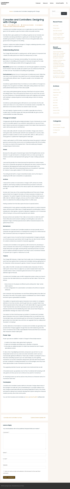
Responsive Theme (20, 485)
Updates (55, 132)
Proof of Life (55, 25)
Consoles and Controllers (19, 26)
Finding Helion (56, 28)
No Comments (40, 25)
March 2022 (55, 107)
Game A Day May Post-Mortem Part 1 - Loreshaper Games (59, 53)
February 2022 (56, 110)
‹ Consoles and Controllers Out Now (12, 417)
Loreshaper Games (5, 3)
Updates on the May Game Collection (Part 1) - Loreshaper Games (59, 62)
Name (4, 452)
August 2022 (56, 95)
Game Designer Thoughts (59, 127)
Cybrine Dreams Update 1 (59, 73)
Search (53, 11)
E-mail (4, 459)
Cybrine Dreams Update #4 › (38, 417)
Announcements (56, 125)
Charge (10, 26)
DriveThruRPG (60, 3)
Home (11, 11)
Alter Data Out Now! (57, 30)
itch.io (51, 3)
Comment (6, 432)
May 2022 (55, 102)
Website (5, 465)
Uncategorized (30, 25)
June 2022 (55, 100)
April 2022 (55, 105)
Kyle (54, 76)
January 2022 (56, 113)
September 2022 (57, 92)
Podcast (38, 3)
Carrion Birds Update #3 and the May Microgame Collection (58, 56)
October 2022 (56, 90)
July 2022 (55, 97)
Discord (45, 3)
